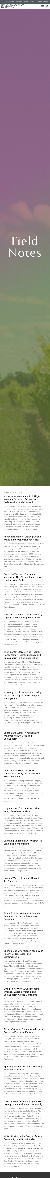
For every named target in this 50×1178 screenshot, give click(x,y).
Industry (19, 2)
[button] (42, 6)
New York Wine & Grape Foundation (12, 6)
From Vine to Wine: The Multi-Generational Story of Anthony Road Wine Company (22, 773)
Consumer (10, 2)
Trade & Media (29, 2)
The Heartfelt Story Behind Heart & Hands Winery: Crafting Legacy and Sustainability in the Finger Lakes (22, 655)
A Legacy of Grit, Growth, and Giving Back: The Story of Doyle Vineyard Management (23, 695)
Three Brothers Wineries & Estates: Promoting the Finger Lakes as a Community (22, 916)
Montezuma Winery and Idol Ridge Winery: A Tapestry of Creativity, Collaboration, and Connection (22, 499)
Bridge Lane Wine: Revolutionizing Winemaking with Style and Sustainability (22, 735)
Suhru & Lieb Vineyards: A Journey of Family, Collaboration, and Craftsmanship (23, 954)
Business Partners (42, 2)
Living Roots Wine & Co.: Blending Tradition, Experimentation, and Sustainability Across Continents (21, 991)
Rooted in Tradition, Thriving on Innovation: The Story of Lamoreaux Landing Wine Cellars (22, 577)
